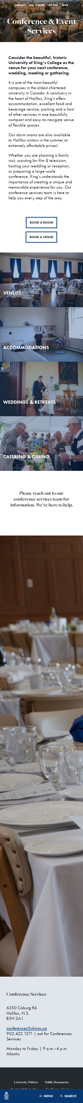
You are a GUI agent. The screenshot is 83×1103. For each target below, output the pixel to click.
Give (65, 5)
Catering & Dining (26, 456)
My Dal (53, 5)
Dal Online (37, 5)
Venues (12, 293)
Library (20, 5)
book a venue (41, 237)
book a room (41, 222)
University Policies (26, 1082)
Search (70, 1096)
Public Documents (57, 1082)
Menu (48, 1096)
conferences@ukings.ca (26, 1028)
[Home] (6, 1096)
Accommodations (26, 347)
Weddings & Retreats (29, 402)
